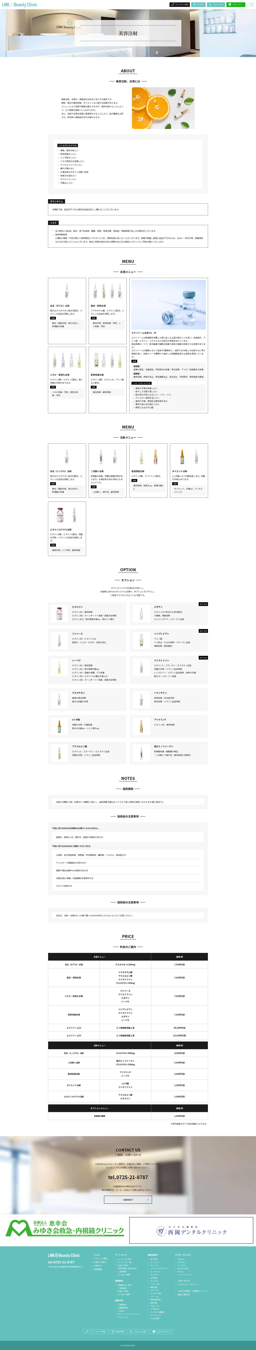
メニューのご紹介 (125, 1259)
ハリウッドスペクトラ (159, 1268)
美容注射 (153, 1287)
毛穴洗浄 (153, 1259)
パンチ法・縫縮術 (157, 1312)
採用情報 (98, 1269)
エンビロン (154, 1274)
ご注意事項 (122, 1271)
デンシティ (154, 1281)
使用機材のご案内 (125, 1285)
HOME (97, 1254)
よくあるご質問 (124, 1274)
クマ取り (121, 1311)
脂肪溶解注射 (155, 1299)
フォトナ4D (154, 1284)
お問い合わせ (184, 1280)
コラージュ (154, 1296)
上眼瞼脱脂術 (123, 1307)
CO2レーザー (155, 1306)
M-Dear (180, 1271)
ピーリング (154, 1262)
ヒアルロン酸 (155, 1293)
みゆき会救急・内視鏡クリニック (193, 1291)
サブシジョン (123, 1317)
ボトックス (154, 1290)
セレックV (154, 1265)
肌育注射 (153, 1303)
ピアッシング (155, 1315)
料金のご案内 (100, 1262)
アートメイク (121, 1254)
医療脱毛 (119, 1280)
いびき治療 (154, 1318)
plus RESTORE (183, 1268)
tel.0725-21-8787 (128, 1176)
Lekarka (181, 1259)
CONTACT (128, 1199)
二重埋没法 (122, 1304)
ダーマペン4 (155, 1271)
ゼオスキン (182, 1262)
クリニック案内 (101, 1258)
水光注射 (153, 1278)
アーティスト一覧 (124, 1262)
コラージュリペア (184, 1274)
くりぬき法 (154, 1309)
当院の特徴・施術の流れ (127, 1268)
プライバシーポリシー (188, 1284)
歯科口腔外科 (184, 1294)
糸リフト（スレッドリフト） (129, 1314)
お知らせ (98, 1265)
